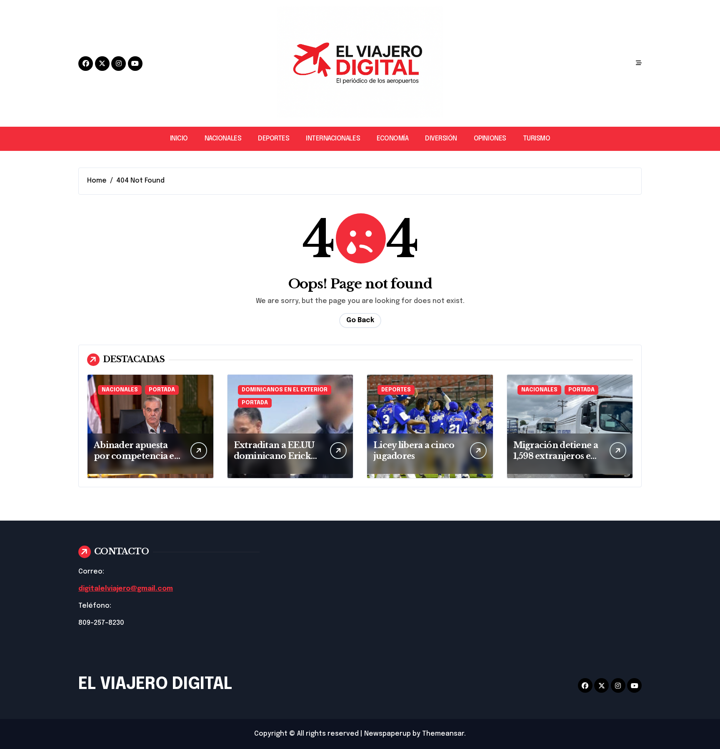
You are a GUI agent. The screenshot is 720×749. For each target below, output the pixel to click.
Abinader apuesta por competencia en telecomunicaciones (137, 456)
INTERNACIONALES (333, 138)
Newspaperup (387, 733)
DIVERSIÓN (441, 138)
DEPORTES (273, 138)
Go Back (360, 320)
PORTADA (162, 390)
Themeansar (443, 733)
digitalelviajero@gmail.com (125, 588)
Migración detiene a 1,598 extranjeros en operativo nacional (555, 456)
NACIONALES (223, 138)
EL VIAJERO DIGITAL (155, 684)
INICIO (179, 138)
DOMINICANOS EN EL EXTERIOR (285, 390)
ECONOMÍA (392, 138)
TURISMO (536, 138)
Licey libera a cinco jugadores (414, 450)
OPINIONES (490, 138)
